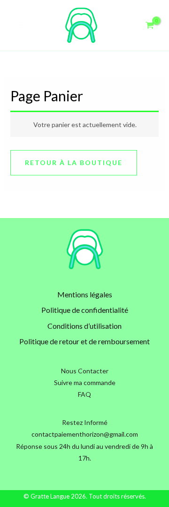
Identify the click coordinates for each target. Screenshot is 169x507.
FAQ (84, 394)
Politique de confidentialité (84, 309)
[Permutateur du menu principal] (20, 25)
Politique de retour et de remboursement (84, 341)
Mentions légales (84, 294)
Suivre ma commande (84, 382)
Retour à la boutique (74, 162)
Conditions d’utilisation (84, 325)
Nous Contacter (84, 371)
